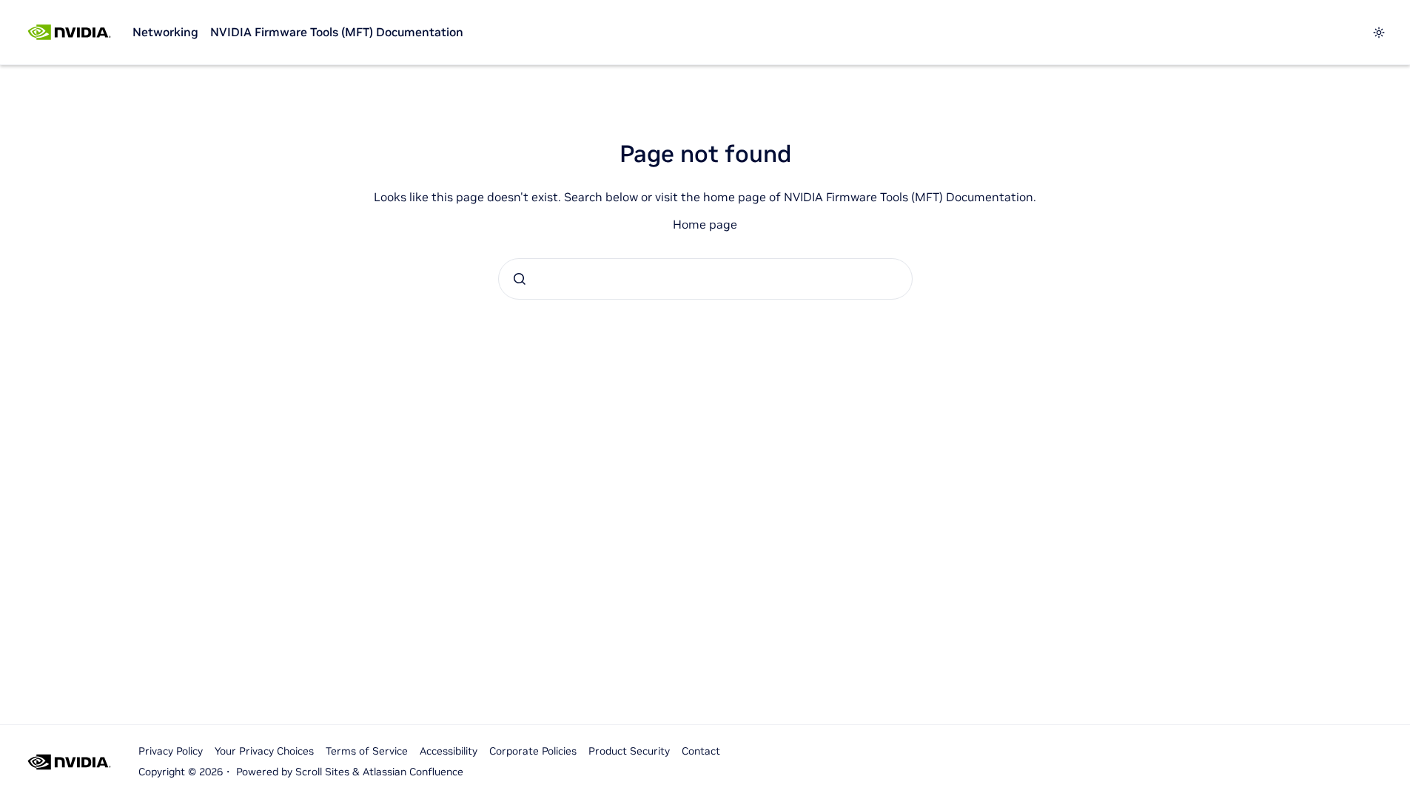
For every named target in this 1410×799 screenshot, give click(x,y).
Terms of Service (367, 751)
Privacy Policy (170, 751)
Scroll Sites (322, 771)
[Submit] (519, 279)
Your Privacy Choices (264, 751)
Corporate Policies (533, 751)
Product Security (629, 751)
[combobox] (705, 279)
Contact (701, 751)
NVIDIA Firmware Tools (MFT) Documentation (336, 31)
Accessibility (448, 751)
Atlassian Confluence (413, 771)
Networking (165, 31)
